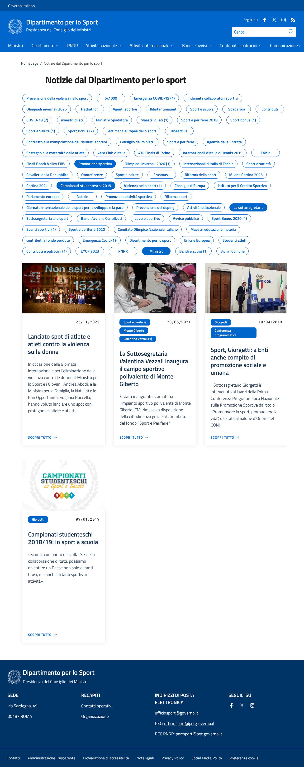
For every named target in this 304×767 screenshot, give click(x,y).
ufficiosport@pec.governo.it (189, 723)
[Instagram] (281, 19)
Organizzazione (95, 716)
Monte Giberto (134, 330)
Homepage (29, 63)
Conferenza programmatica (225, 333)
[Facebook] (262, 19)
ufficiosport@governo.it (176, 713)
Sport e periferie (135, 322)
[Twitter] (272, 19)
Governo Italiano (21, 6)
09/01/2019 (88, 519)
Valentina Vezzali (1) (138, 338)
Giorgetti (221, 322)
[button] (244, 758)
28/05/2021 (179, 321)
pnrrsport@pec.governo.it (199, 734)
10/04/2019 (270, 321)
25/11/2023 (88, 321)
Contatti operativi (96, 706)
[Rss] (291, 19)
